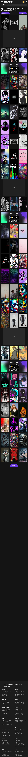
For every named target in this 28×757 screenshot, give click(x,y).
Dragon (16, 720)
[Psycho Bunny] (14, 261)
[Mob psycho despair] (23, 353)
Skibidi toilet (18, 729)
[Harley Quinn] (23, 261)
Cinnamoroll (21, 691)
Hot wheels (7, 709)
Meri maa (4, 703)
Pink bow (17, 751)
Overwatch (4, 740)
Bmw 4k (3, 710)
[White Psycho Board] (23, 141)
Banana (17, 731)
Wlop (17, 721)
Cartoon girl (17, 722)
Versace (17, 702)
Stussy (22, 701)
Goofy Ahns (17, 733)
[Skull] (23, 440)
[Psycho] (14, 22)
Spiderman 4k (18, 714)
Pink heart (22, 751)
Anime (16, 689)
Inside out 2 (4, 735)
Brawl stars (4, 744)
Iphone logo (4, 751)
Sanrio (22, 694)
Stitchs (21, 709)
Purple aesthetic (8, 724)
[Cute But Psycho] (23, 276)
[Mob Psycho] (5, 55)
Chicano (21, 721)
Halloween (17, 740)
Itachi (16, 692)
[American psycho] (23, 22)
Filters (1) (22, 13)
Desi (7, 702)
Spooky (17, 746)
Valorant (3, 743)
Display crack (18, 732)
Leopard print (5, 695)
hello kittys (17, 703)
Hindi (5, 701)
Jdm (3, 709)
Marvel (16, 710)
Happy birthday (18, 742)
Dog (3, 692)
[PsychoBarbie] (23, 82)
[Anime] (14, 55)
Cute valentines (18, 755)
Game (9, 744)
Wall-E (3, 731)
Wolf (7, 691)
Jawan (8, 703)
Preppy (3, 720)
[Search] (25, 4)
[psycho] (5, 82)
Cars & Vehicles (5, 707)
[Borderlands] (5, 22)
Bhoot (8, 701)
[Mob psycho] (23, 55)
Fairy (25, 720)
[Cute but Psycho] (5, 141)
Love (16, 749)
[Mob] (5, 97)
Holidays (17, 738)
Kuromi (16, 691)
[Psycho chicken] (14, 231)
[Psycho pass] (23, 455)
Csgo (3, 746)
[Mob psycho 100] (5, 127)
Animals (3, 689)
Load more (14, 465)
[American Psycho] (14, 291)
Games (3, 738)
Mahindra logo (5, 752)
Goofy (22, 733)
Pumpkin (23, 744)
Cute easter (22, 746)
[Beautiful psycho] (23, 127)
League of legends (6, 742)
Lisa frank (23, 722)
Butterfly (4, 691)
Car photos (4, 712)
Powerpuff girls (18, 713)
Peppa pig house (5, 732)
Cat (10, 691)
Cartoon (17, 709)
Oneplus (23, 703)
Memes (23, 729)
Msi (16, 701)
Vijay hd (3, 702)
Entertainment (5, 727)
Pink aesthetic (5, 721)
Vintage (9, 722)
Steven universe (18, 712)
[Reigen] (14, 353)
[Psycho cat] (5, 455)
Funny (16, 727)
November (17, 744)
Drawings (17, 718)
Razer (18, 701)
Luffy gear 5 (21, 692)
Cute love (17, 754)
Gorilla (5, 692)
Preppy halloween (19, 743)
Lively (3, 729)
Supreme (22, 702)
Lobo (23, 714)
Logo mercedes (5, 755)
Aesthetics (8, 720)
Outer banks (4, 733)
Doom (7, 743)
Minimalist (4, 722)
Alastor (16, 695)
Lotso (9, 735)
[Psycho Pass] (5, 171)
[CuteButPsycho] (23, 156)
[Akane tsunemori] (5, 353)
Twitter (9, 751)
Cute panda (4, 694)
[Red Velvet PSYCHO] (5, 246)
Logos (3, 749)
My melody (17, 694)
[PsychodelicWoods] (5, 320)
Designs (3, 718)
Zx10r (7, 710)
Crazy (20, 731)
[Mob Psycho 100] (14, 246)
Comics (16, 707)
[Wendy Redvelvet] (23, 410)
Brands (16, 699)
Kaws (3, 724)
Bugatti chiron (5, 713)
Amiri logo (4, 754)
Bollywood (4, 699)
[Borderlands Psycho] (5, 425)
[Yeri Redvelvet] (14, 410)
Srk (2, 701)
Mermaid (21, 720)
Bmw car (10, 712)
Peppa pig (7, 729)
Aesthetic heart (18, 752)
